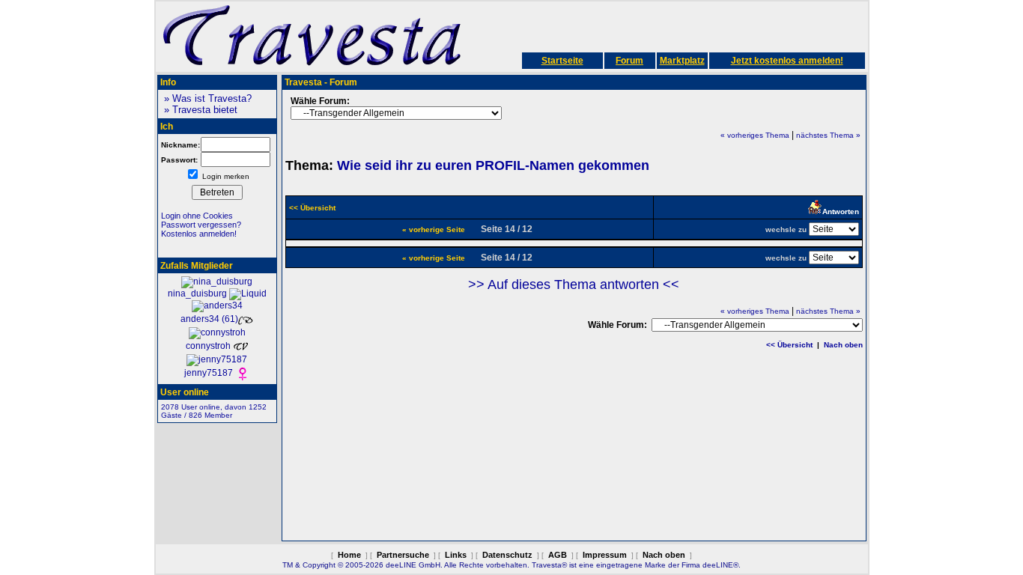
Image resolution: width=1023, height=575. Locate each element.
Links (456, 554)
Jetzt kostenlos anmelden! (787, 60)
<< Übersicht (789, 345)
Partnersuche (403, 554)
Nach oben (843, 345)
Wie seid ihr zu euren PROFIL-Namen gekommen (493, 165)
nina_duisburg (198, 293)
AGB (557, 554)
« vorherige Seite (433, 229)
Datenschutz (507, 554)
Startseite (562, 60)
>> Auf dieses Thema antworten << (573, 284)
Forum (629, 60)
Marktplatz (682, 60)
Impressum (605, 554)
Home (349, 554)
